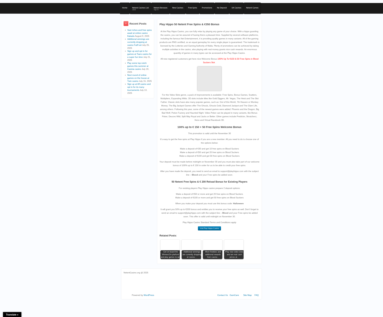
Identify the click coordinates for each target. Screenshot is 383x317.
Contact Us (222, 295)
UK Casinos (236, 8)
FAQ (256, 295)
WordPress (149, 295)
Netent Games (252, 8)
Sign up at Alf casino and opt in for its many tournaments (139, 87)
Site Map (247, 295)
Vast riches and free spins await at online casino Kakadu (139, 33)
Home (124, 8)
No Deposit (222, 8)
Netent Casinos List (140, 9)
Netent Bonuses (160, 9)
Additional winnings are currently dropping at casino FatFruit (138, 42)
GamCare (234, 295)
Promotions (207, 8)
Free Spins (192, 8)
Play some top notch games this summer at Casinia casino (137, 66)
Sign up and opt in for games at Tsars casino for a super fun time (139, 54)
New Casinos (177, 8)
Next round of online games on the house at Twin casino (138, 78)
